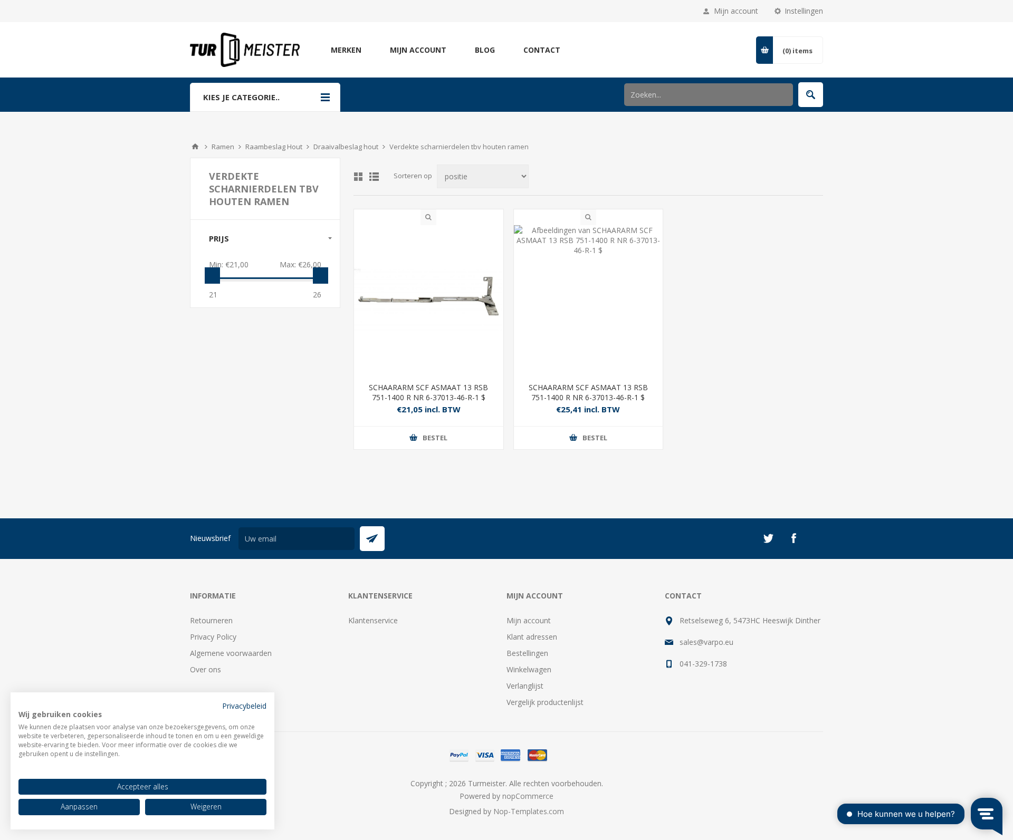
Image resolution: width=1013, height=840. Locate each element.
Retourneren (211, 620)
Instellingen (804, 11)
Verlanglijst (524, 686)
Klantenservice (373, 620)
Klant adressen (531, 637)
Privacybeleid (244, 706)
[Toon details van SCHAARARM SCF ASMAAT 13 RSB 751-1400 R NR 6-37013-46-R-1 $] (428, 299)
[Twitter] (768, 538)
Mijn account (736, 11)
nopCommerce (527, 796)
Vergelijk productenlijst (545, 702)
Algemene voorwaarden (231, 653)
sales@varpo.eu (706, 642)
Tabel (358, 176)
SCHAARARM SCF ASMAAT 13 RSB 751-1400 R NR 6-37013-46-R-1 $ (428, 392)
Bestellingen (527, 653)
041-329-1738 (703, 664)
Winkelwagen (528, 669)
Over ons (205, 669)
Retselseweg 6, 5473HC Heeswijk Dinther (750, 620)
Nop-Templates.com (528, 811)
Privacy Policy (213, 637)
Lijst (374, 176)
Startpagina (195, 146)
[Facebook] (793, 538)
